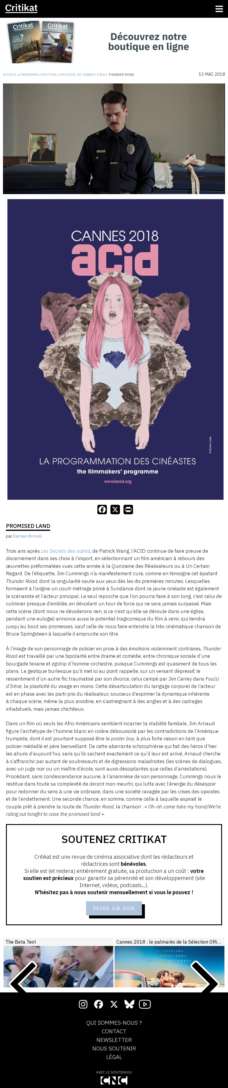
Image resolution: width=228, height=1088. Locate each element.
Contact (114, 1031)
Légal (114, 1057)
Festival (49, 74)
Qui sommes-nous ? (114, 1023)
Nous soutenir (114, 1048)
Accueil (10, 74)
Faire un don (114, 908)
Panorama (29, 74)
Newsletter (114, 1040)
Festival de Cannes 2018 (83, 74)
